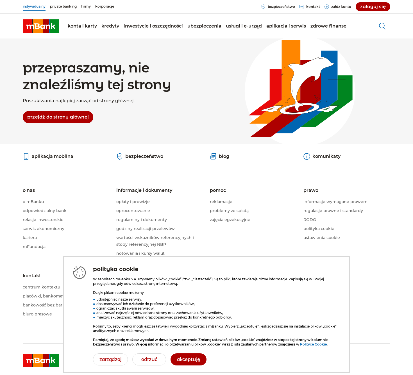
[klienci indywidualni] (41, 26)
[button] (82, 26)
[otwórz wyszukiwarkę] (382, 26)
